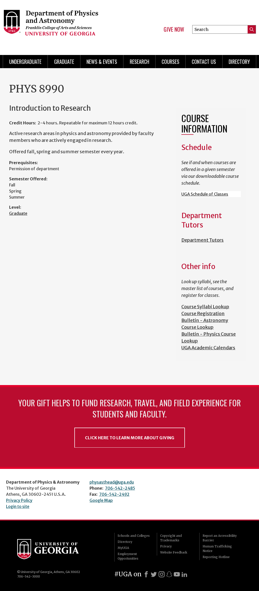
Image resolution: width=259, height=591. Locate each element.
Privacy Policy (19, 500)
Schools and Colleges (134, 536)
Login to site (17, 506)
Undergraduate (25, 61)
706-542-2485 (120, 488)
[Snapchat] (169, 574)
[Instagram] (162, 574)
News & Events (102, 61)
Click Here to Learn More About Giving (129, 437)
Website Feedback (173, 552)
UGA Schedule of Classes (204, 194)
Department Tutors (202, 240)
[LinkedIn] (184, 574)
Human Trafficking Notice (217, 548)
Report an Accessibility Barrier (220, 538)
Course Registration (203, 313)
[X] (154, 574)
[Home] (60, 25)
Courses (170, 61)
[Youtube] (177, 574)
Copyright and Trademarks (171, 538)
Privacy (166, 546)
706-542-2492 (114, 494)
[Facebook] (146, 574)
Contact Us (204, 61)
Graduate (64, 61)
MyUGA (123, 548)
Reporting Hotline (216, 557)
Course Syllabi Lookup (205, 307)
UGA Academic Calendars (208, 348)
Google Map (101, 500)
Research (139, 61)
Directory (239, 61)
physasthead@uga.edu (112, 482)
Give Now (174, 29)
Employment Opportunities (128, 556)
